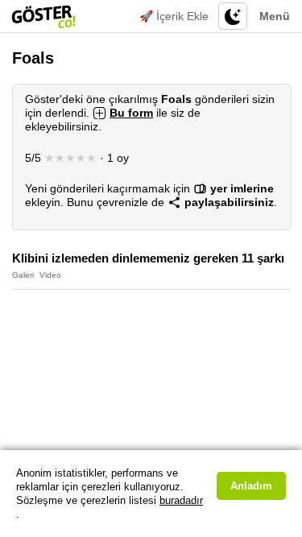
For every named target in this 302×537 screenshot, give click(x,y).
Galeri (23, 275)
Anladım (251, 486)
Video (50, 275)
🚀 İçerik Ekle (174, 16)
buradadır (181, 500)
